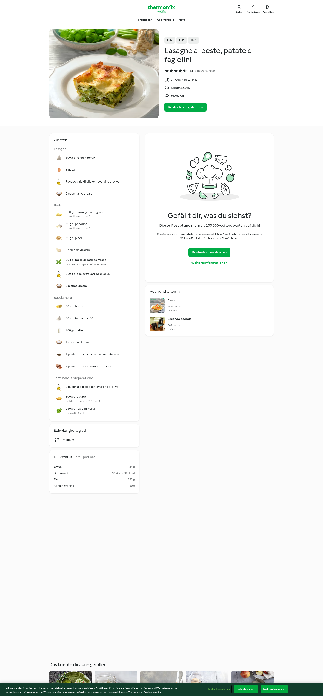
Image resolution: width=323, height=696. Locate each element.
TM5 (193, 40)
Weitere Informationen (209, 263)
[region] (161, 689)
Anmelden (268, 12)
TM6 (182, 40)
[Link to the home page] (161, 8)
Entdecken (145, 19)
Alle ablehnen (246, 689)
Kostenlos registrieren (185, 107)
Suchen (239, 12)
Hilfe (182, 19)
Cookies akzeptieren (274, 689)
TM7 (170, 40)
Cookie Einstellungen (219, 689)
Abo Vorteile (165, 19)
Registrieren (253, 12)
